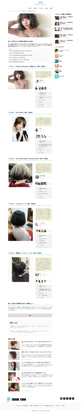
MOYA (40, 128)
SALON (46, 8)
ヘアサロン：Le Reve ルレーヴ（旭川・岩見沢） (17, 57)
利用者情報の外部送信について (50, 405)
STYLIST (41, 8)
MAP (50, 92)
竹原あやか (41, 80)
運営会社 (63, 405)
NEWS (51, 8)
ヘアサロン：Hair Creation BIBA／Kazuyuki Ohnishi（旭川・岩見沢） (21, 55)
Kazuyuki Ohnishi (42, 175)
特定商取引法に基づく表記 (38, 405)
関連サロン (58, 405)
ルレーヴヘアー (41, 222)
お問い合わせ (18, 405)
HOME (30, 8)
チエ (40, 273)
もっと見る (49, 88)
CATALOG (35, 8)
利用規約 (31, 405)
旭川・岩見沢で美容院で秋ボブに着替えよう (16, 61)
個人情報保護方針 (25, 405)
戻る (30, 315)
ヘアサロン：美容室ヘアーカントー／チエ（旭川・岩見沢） (19, 59)
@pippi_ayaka (41, 106)
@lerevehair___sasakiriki (43, 247)
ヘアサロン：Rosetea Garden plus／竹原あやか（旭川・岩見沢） (20, 50)
